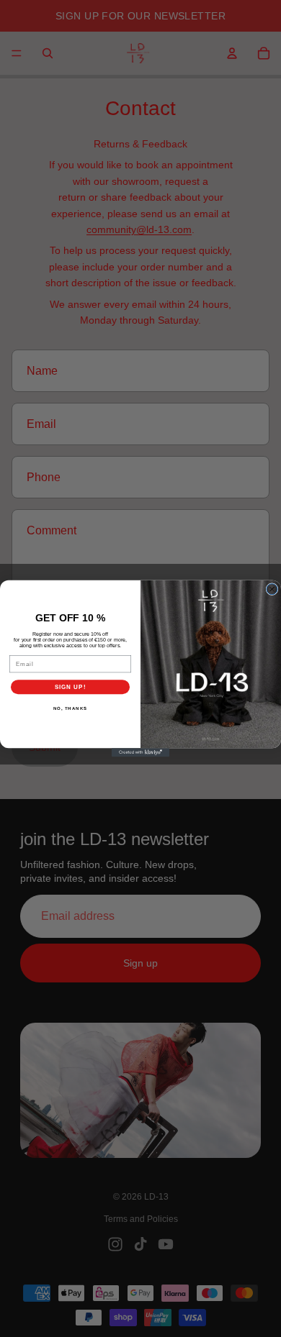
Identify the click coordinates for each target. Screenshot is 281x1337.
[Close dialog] (272, 589)
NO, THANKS (70, 708)
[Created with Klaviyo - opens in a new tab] (140, 752)
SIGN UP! (70, 687)
